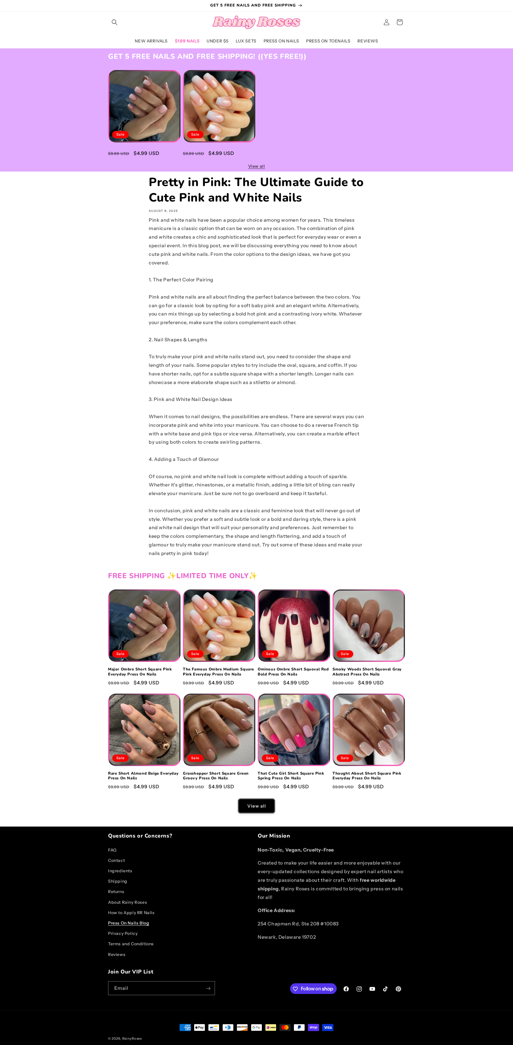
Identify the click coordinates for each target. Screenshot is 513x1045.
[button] (114, 22)
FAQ (112, 849)
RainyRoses (132, 1038)
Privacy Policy (122, 933)
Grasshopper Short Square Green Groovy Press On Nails (216, 776)
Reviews (116, 954)
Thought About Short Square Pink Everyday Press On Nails (366, 776)
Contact (116, 860)
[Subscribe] (208, 988)
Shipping (117, 881)
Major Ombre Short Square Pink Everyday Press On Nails (140, 153)
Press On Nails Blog (128, 922)
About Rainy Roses (127, 902)
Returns (116, 891)
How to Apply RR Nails (131, 912)
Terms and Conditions (131, 943)
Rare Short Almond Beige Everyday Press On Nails (143, 776)
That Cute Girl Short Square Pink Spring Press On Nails (291, 776)
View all (256, 166)
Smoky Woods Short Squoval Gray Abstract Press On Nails (367, 672)
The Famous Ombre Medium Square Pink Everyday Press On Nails (218, 153)
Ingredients (120, 870)
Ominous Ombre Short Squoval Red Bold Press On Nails (293, 672)
